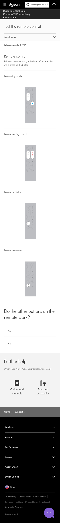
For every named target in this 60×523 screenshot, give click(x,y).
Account (9, 437)
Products (9, 427)
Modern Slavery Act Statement (37, 502)
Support (9, 457)
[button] (30, 37)
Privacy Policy (10, 496)
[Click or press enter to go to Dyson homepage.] (14, 6)
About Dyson (11, 466)
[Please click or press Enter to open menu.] (5, 5)
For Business (11, 447)
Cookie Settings (39, 496)
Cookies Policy (24, 496)
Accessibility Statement (14, 507)
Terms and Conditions (13, 502)
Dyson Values (12, 476)
